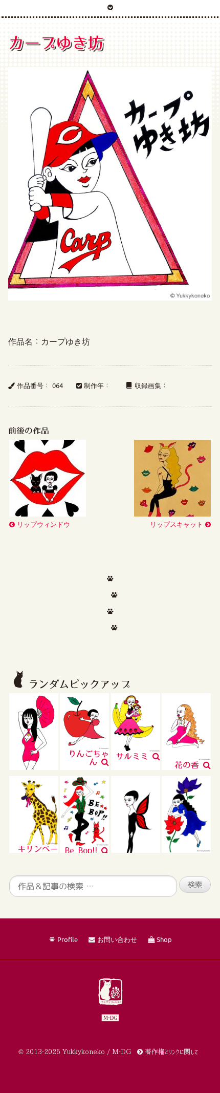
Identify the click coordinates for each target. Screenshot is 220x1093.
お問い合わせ (116, 939)
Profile (66, 939)
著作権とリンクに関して (170, 1051)
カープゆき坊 (55, 42)
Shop (163, 939)
